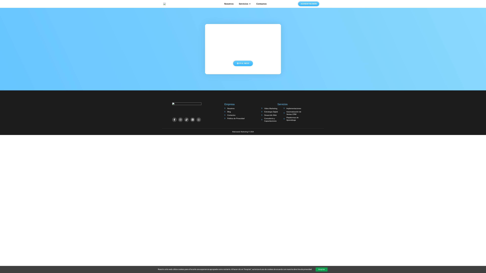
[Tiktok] (186, 119)
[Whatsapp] (198, 119)
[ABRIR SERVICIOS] (250, 4)
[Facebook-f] (174, 119)
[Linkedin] (192, 119)
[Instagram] (180, 119)
